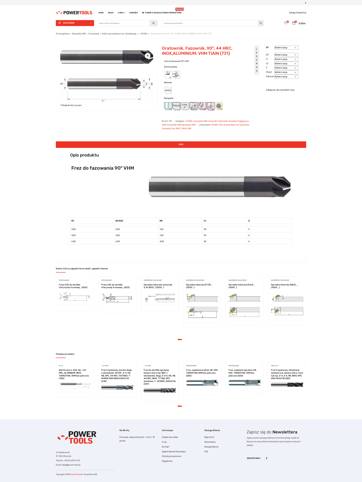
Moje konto (209, 437)
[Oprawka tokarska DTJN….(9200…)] (202, 305)
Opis (181, 144)
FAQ (206, 451)
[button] (294, 23)
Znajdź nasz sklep (170, 437)
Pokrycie (270, 76)
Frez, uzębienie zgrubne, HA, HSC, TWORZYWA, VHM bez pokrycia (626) (243, 373)
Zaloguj (292, 12)
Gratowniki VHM (174, 125)
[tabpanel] (75, 295)
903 (221, 125)
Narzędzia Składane (153, 280)
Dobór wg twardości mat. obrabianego (119, 34)
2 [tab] (183, 339)
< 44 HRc (143, 34)
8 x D (61, 366)
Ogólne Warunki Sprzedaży (174, 451)
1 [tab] (180, 339)
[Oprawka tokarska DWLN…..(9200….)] (287, 304)
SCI (95, 474)
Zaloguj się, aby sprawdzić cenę (280, 90)
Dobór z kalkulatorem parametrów (163, 12)
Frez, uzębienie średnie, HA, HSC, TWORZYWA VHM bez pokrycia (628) (202, 373)
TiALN (183, 128)
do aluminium (229, 125)
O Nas (121, 13)
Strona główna (62, 34)
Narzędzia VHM (79, 34)
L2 (267, 63)
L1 (267, 59)
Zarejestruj (301, 12)
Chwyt (269, 72)
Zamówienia (210, 442)
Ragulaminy (167, 461)
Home (101, 13)
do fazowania (242, 125)
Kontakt (165, 447)
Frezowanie (94, 34)
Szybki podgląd (75, 298)
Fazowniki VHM (200, 121)
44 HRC (214, 125)
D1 (267, 47)
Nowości (134, 13)
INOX (178, 128)
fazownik (166, 128)
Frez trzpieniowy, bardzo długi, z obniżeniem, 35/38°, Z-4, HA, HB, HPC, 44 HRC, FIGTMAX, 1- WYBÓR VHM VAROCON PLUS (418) (116, 375)
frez (173, 128)
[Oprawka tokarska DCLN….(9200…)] (245, 305)
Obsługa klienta (211, 447)
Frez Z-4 (274, 366)
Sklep (111, 13)
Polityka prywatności (171, 456)
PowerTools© (76, 474)
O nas (164, 442)
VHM (189, 128)
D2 (267, 54)
